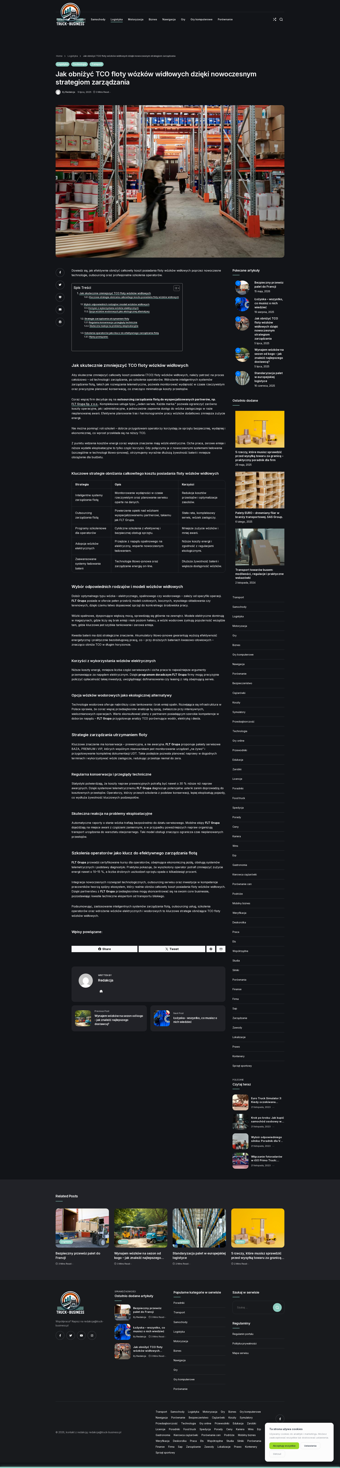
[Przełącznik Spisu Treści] (175, 288)
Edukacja (238, 759)
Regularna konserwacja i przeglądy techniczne (113, 322)
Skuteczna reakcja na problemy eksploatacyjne (113, 326)
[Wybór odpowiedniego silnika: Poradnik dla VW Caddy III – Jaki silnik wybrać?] (240, 1141)
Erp (234, 855)
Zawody (237, 1027)
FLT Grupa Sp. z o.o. (85, 404)
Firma (236, 998)
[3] (242, 323)
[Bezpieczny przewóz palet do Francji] (82, 1228)
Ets (234, 941)
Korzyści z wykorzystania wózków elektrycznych (113, 308)
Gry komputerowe (243, 654)
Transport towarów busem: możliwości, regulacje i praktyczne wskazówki (259, 573)
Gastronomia (240, 864)
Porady (237, 817)
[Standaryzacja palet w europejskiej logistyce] (199, 1228)
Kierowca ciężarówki (245, 874)
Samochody (239, 606)
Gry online (238, 740)
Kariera (237, 836)
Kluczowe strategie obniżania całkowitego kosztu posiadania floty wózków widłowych (134, 297)
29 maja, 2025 (243, 464)
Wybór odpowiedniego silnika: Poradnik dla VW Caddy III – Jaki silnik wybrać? (267, 1139)
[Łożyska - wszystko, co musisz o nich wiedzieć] (162, 1018)
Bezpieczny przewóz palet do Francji (78, 1255)
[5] (242, 377)
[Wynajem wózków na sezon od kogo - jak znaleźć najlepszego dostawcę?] (83, 1018)
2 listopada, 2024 (245, 582)
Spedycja (238, 807)
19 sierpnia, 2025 (264, 311)
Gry (235, 635)
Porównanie (239, 673)
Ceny (236, 826)
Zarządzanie (240, 1018)
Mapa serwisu (241, 1353)
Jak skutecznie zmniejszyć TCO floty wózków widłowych (115, 293)
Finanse (237, 989)
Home (59, 56)
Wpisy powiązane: (98, 337)
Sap (235, 1008)
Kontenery (239, 1056)
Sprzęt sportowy (242, 1065)
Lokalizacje (239, 1037)
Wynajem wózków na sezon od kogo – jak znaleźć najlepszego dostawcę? (137, 1255)
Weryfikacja (239, 912)
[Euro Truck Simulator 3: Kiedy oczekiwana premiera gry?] (240, 1102)
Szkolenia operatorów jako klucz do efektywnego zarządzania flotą (121, 332)
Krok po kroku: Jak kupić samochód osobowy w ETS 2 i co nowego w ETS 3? (267, 1119)
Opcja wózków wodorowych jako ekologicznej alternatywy (119, 311)
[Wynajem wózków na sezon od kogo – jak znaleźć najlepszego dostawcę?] (141, 1228)
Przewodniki (240, 750)
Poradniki (238, 788)
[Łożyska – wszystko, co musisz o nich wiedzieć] (123, 1332)
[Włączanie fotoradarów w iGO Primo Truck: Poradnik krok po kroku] (240, 1161)
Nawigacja (239, 664)
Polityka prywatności (245, 1343)
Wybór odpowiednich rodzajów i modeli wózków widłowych (116, 304)
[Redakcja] (59, 91)
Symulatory (239, 711)
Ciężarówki (239, 692)
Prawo (236, 1046)
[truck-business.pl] (70, 1302)
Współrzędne (240, 951)
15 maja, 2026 (262, 291)
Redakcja (70, 92)
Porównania (239, 979)
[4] (242, 354)
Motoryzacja (240, 625)
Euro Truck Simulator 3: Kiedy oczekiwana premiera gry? (266, 1100)
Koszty (236, 702)
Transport (96, 64)
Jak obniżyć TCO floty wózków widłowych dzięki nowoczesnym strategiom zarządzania (149, 1349)
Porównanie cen (242, 884)
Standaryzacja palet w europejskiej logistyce (268, 377)
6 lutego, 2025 (243, 521)
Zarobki (237, 769)
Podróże (238, 893)
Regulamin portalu (243, 1333)
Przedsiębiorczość (243, 721)
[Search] (281, 19)
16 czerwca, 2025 (264, 385)
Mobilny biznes (241, 903)
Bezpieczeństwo (242, 683)
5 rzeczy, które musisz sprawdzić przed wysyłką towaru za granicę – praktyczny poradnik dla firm (259, 456)
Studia (236, 960)
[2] (242, 303)
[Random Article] (274, 19)
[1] (242, 287)
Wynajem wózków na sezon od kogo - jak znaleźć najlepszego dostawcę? (119, 1020)
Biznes (236, 644)
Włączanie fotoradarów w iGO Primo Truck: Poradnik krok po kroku (266, 1158)
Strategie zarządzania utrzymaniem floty (106, 318)
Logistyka (72, 56)
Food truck (239, 798)
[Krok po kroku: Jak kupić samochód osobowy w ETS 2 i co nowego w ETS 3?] (240, 1122)
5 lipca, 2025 (261, 343)
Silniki (236, 970)
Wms (235, 845)
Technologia (79, 64)
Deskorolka (239, 922)
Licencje (237, 778)
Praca (236, 931)
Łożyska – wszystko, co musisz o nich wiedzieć (268, 303)
